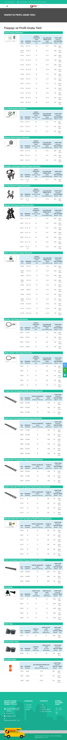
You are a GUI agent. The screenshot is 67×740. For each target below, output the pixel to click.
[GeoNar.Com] (33, 6)
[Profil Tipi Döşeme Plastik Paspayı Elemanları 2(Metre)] (10, 568)
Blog (43, 704)
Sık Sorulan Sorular (46, 711)
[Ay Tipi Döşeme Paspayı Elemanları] (10, 194)
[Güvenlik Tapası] (10, 668)
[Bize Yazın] (65, 375)
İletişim (28, 709)
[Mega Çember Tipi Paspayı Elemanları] (10, 358)
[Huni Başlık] (10, 593)
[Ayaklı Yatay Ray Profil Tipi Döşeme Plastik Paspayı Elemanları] (10, 495)
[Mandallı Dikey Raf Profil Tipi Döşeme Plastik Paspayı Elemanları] (10, 524)
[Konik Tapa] (10, 630)
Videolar (44, 707)
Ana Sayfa (28, 704)
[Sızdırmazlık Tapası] (10, 648)
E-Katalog (28, 707)
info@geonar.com (11, 716)
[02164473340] (65, 365)
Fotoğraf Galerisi (46, 709)
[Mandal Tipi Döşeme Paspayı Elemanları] (10, 213)
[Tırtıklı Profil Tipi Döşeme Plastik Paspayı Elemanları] (10, 399)
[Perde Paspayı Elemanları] (10, 38)
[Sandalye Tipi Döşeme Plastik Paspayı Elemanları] (10, 174)
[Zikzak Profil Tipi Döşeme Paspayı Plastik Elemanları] (10, 468)
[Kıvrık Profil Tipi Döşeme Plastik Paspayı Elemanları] (10, 426)
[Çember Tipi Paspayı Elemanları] (10, 325)
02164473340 (10, 2)
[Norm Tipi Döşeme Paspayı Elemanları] (10, 258)
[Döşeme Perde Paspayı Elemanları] (10, 143)
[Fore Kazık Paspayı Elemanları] (10, 114)
